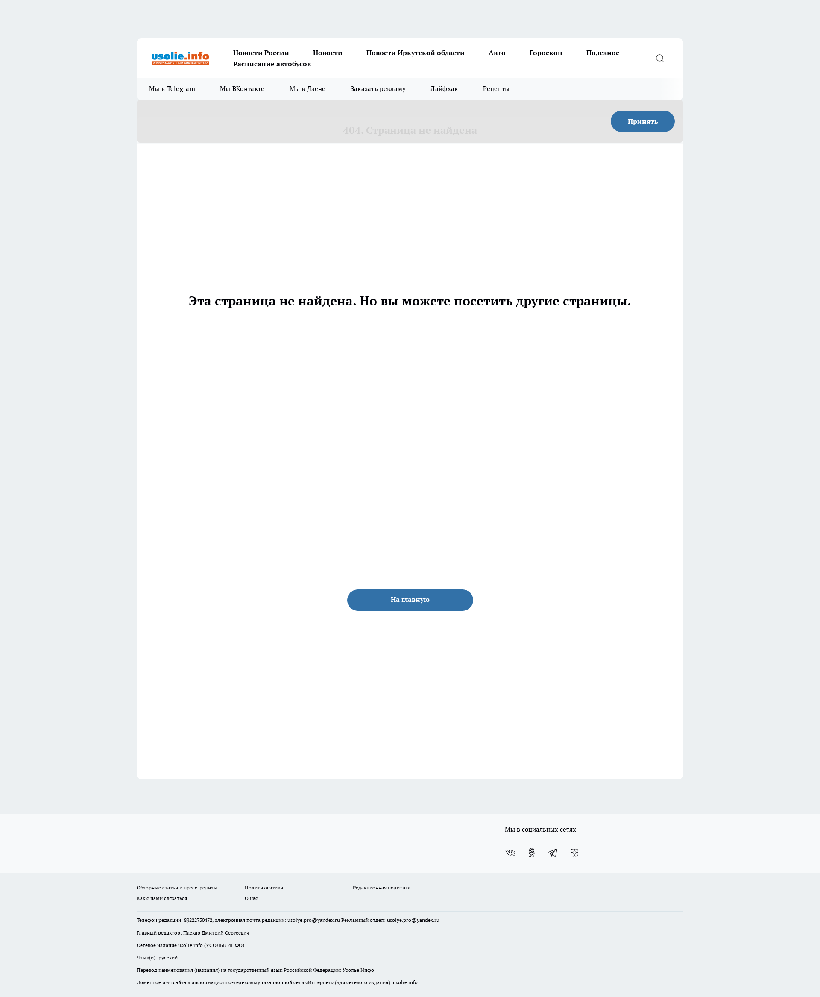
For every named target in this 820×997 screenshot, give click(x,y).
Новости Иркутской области (415, 52)
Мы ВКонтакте (242, 89)
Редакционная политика (381, 887)
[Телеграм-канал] (553, 852)
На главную (410, 599)
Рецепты (496, 89)
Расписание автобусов (272, 63)
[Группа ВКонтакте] (510, 852)
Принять (643, 121)
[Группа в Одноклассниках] (531, 852)
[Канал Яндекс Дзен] (574, 852)
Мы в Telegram (172, 89)
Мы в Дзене (308, 89)
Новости (328, 52)
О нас (251, 898)
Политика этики (264, 887)
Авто (497, 52)
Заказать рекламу (378, 89)
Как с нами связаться (162, 898)
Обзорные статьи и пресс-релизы (177, 887)
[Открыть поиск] (659, 58)
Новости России (261, 52)
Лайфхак (444, 89)
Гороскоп (546, 52)
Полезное (603, 52)
